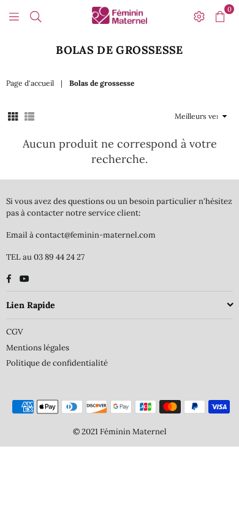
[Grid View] (13, 116)
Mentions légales (37, 347)
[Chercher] (36, 15)
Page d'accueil (30, 83)
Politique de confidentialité (57, 363)
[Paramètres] (199, 15)
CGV (14, 331)
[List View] (29, 116)
